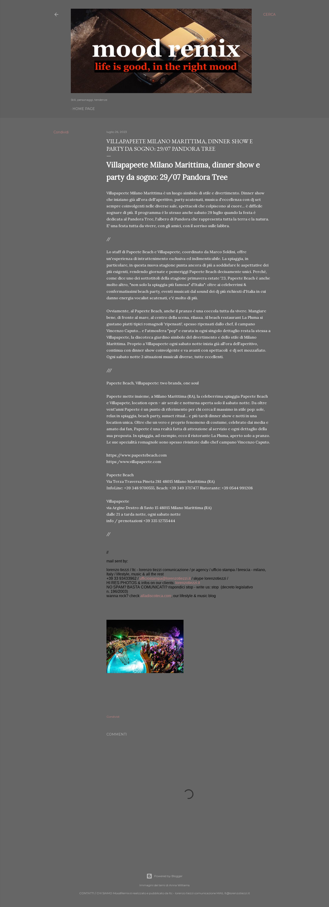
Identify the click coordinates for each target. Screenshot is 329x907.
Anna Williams (179, 885)
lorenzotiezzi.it (187, 583)
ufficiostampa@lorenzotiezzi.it (165, 578)
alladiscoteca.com (155, 596)
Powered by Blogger (168, 876)
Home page (83, 109)
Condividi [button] (61, 132)
